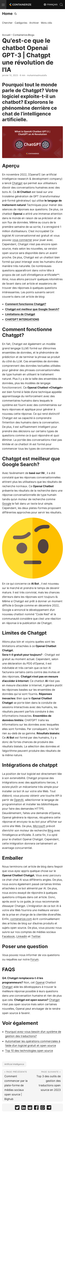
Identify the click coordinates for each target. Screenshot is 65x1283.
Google (6, 503)
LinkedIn (21, 936)
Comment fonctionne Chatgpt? (25, 304)
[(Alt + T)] (15, 13)
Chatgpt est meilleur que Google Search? (32, 309)
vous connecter (22, 240)
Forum (34, 959)
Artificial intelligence (14, 1064)
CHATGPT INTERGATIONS (22, 319)
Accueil (6, 34)
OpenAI (18, 799)
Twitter (35, 936)
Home (7, 13)
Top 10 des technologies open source (29, 1050)
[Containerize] (20, 4)
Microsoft (39, 826)
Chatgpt (17, 183)
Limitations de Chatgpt (20, 314)
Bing (50, 830)
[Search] (61, 4)
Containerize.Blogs (23, 34)
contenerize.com (21, 919)
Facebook (8, 936)
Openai (40, 982)
